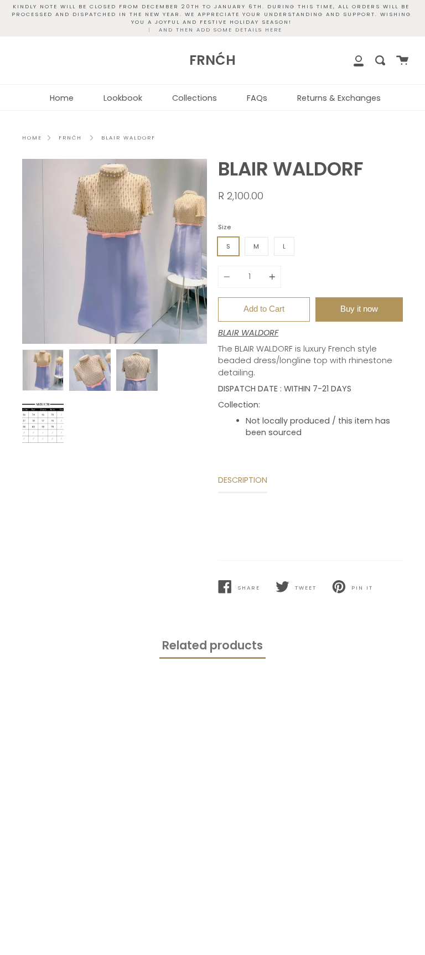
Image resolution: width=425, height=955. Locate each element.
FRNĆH (70, 137)
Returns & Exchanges (339, 98)
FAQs (257, 98)
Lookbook (122, 98)
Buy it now (359, 308)
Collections (194, 98)
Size (224, 227)
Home (62, 98)
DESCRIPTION (242, 480)
